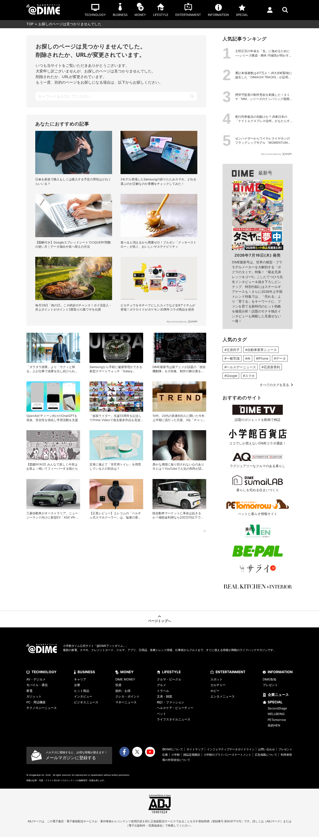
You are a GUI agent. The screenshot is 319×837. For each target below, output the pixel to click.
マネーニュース (126, 702)
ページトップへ (159, 621)
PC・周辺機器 (36, 702)
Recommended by (177, 321)
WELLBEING (276, 714)
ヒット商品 (81, 691)
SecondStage (277, 708)
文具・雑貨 (164, 696)
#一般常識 (232, 358)
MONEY (127, 672)
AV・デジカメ (36, 679)
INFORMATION (280, 672)
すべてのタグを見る (274, 385)
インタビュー (83, 696)
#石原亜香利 (271, 367)
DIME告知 (269, 679)
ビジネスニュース (86, 702)
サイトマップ (195, 749)
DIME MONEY (125, 679)
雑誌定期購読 (191, 754)
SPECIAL (275, 702)
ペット (161, 713)
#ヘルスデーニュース (240, 367)
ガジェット (34, 696)
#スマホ (249, 376)
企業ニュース (278, 694)
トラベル (163, 691)
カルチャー (218, 685)
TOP (30, 24)
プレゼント (270, 685)
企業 (77, 685)
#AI (247, 358)
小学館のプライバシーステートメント (227, 754)
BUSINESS (86, 672)
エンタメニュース (222, 696)
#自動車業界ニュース (261, 350)
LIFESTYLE (171, 672)
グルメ (161, 685)
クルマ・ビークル (169, 679)
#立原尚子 (232, 350)
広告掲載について (266, 754)
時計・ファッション (170, 702)
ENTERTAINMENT (230, 672)
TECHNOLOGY (44, 672)
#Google (230, 376)
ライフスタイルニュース (173, 719)
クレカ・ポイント (127, 696)
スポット (216, 679)
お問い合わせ (266, 749)
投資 (118, 685)
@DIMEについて (172, 749)
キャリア (80, 679)
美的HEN (274, 725)
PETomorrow (277, 720)
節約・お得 (123, 691)
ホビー (215, 691)
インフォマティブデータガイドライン (231, 749)
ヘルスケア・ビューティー (175, 708)
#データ (280, 358)
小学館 (175, 754)
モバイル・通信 (37, 685)
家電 (29, 691)
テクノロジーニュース (41, 708)
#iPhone (262, 358)
